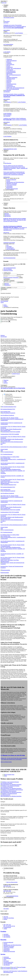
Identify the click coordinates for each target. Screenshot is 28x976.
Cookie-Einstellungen (22, 971)
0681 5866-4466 (7, 891)
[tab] (14, 596)
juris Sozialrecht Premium (6, 783)
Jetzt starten (6, 908)
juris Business (6, 935)
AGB (10, 971)
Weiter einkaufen (4, 299)
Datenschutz (14, 971)
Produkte (3, 931)
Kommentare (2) (9, 398)
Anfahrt (5, 928)
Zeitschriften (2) (8, 395)
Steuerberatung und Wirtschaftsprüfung (12, 945)
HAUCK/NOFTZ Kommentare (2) (13, 397)
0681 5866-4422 (7, 886)
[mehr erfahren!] (8, 774)
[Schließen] (6, 279)
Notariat (5, 943)
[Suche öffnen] (6, 281)
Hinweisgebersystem (8, 972)
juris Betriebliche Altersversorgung (8, 791)
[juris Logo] (3, 2)
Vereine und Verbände (8, 947)
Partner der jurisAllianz (8, 918)
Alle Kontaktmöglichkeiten (9, 267)
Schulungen (6, 957)
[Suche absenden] (12, 281)
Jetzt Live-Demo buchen (6, 761)
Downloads (6, 961)
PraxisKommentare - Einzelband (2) (13, 400)
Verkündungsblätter (9, 404)
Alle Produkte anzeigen (8, 17)
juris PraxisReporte (7, 963)
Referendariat (6, 950)
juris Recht (5, 934)
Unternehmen (6, 948)
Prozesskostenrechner (8, 962)
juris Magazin (6, 964)
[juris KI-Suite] (9, 321)
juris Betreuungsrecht (5, 794)
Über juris (5, 916)
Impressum (5, 971)
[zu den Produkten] (6, 33)
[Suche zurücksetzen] (20, 282)
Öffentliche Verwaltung (8, 946)
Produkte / (5, 306)
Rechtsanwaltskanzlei (8, 942)
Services (3, 954)
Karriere (5, 919)
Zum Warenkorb (4, 301)
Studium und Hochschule (9, 951)
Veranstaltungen (7, 958)
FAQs (4, 959)
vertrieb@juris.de (16, 373)
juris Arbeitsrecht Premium (7, 787)
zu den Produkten (19, 33)
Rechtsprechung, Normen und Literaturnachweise (11, 402)
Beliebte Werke (8, 394)
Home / (5, 304)
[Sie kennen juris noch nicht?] (16, 845)
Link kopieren (4, 385)
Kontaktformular (7, 927)
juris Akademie (6, 936)
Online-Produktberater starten (10, 149)
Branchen (3, 939)
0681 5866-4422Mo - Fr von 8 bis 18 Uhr (9, 925)
